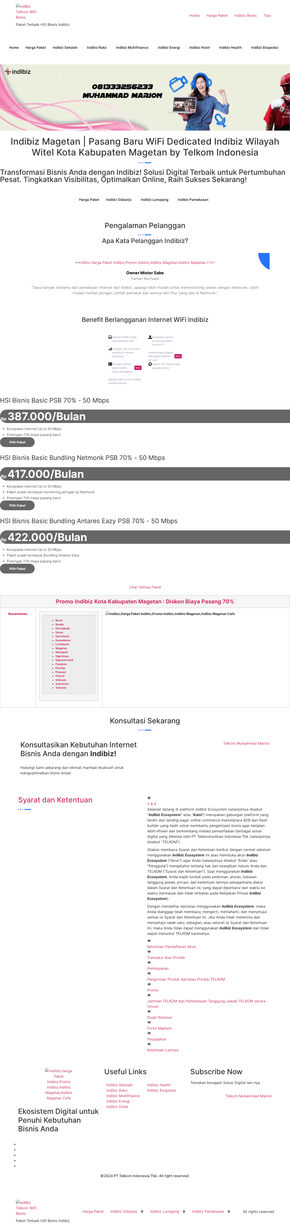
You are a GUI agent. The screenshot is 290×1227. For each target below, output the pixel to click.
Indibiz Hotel (199, 47)
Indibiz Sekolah (65, 47)
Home (194, 15)
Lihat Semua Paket (145, 587)
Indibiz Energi (169, 47)
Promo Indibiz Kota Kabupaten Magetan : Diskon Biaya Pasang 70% (145, 601)
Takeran (61, 687)
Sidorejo (61, 680)
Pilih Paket (17, 442)
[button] (209, 801)
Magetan (61, 648)
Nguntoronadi (64, 660)
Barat (59, 620)
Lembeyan (62, 644)
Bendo (60, 624)
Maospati (62, 652)
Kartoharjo (62, 636)
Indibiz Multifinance (132, 47)
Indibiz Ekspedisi (264, 47)
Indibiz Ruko (97, 47)
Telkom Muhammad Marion (246, 743)
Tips (267, 15)
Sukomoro (62, 683)
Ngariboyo (62, 656)
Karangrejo (63, 628)
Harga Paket (217, 15)
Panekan (61, 664)
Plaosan (61, 672)
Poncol (60, 676)
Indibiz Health (230, 47)
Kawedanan (63, 640)
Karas (59, 632)
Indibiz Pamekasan (193, 199)
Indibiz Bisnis (245, 15)
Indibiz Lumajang (154, 199)
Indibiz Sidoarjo (118, 199)
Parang (60, 668)
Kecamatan (17, 614)
